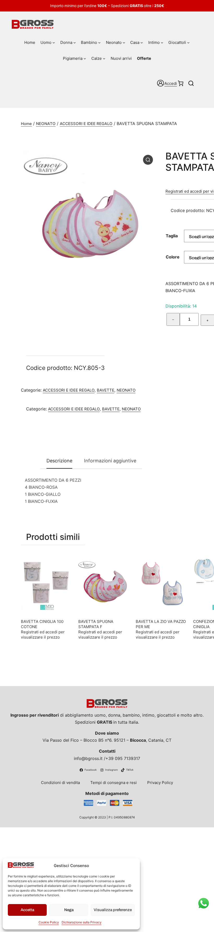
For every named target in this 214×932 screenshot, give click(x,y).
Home (26, 123)
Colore (173, 256)
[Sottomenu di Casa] (141, 42)
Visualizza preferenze (113, 910)
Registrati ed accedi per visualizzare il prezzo (43, 634)
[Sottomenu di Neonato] (124, 42)
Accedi (170, 83)
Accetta (27, 910)
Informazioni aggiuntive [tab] (110, 460)
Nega (69, 910)
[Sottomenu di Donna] (74, 42)
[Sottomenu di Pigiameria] (85, 58)
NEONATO (46, 123)
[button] (148, 160)
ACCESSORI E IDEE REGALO (86, 123)
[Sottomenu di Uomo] (53, 42)
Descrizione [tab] (59, 460)
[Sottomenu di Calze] (104, 58)
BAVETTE (105, 390)
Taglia (172, 235)
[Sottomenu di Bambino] (99, 42)
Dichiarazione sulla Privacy (82, 922)
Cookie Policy (49, 922)
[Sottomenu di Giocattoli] (188, 42)
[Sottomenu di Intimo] (162, 42)
